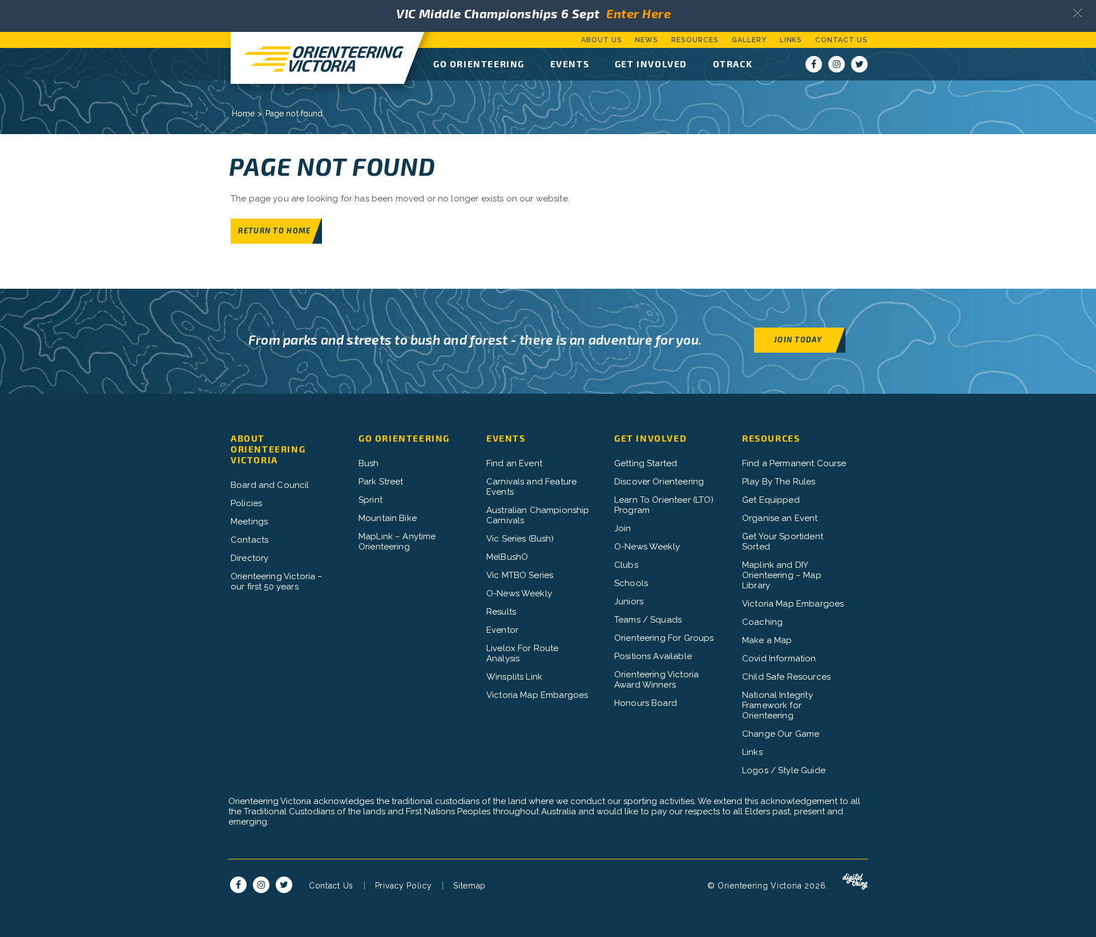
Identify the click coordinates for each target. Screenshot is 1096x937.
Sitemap (469, 885)
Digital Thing (855, 881)
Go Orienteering (479, 63)
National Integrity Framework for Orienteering (777, 705)
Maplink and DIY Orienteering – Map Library (781, 575)
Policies (246, 503)
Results (501, 612)
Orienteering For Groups (664, 638)
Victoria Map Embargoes (537, 695)
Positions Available (653, 656)
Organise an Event (780, 518)
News (646, 40)
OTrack (733, 63)
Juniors (628, 601)
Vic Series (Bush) (520, 539)
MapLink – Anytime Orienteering (397, 541)
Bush (368, 463)
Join (622, 528)
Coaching (762, 622)
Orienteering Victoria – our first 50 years (277, 581)
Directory (249, 558)
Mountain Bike (387, 518)
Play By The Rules (779, 481)
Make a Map (767, 640)
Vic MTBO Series (519, 575)
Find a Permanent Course (794, 463)
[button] (1077, 13)
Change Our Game (780, 734)
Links (791, 40)
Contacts (249, 540)
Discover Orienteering (659, 481)
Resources (695, 40)
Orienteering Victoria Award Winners (656, 679)
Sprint (370, 500)
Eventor (502, 630)
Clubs (626, 565)
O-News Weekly (519, 593)
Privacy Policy (403, 885)
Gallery (749, 40)
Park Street (381, 481)
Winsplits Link (514, 677)
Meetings (249, 521)
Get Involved (651, 63)
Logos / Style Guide (783, 770)
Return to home (274, 230)
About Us (601, 40)
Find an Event (514, 463)
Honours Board (645, 703)
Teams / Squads (648, 620)
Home (243, 113)
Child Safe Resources (786, 677)
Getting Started (645, 463)
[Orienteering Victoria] (317, 58)
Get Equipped (771, 500)
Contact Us (841, 40)
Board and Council (270, 485)
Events (570, 63)
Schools (631, 583)
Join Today (798, 339)
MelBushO (507, 557)
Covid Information (779, 658)
